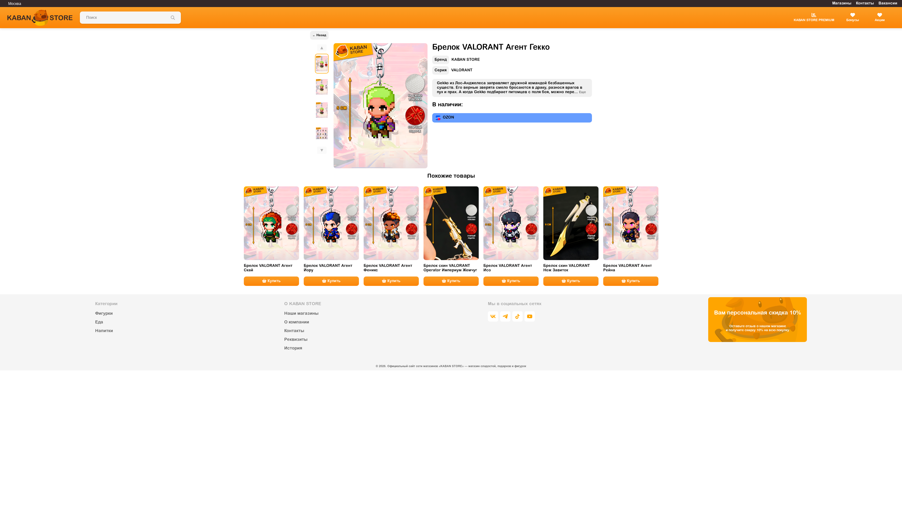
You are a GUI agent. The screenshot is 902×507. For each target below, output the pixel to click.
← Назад (319, 35)
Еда (99, 322)
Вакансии (888, 3)
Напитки (104, 331)
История (293, 348)
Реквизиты (295, 340)
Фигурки (104, 314)
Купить (273, 281)
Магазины (841, 3)
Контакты (865, 3)
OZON (448, 117)
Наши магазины (301, 314)
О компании (296, 322)
